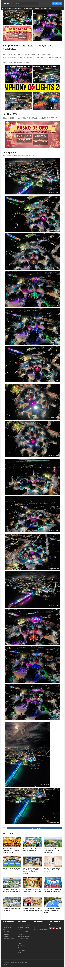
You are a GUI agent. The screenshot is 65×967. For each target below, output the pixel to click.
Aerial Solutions (36, 8)
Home (3, 8)
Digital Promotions (44, 8)
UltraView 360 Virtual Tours (17, 8)
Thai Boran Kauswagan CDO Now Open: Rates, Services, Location (11, 891)
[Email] (57, 928)
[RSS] (60, 928)
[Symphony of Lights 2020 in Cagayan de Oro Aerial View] (12, 842)
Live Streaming (8, 8)
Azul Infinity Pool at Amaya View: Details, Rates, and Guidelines (52, 910)
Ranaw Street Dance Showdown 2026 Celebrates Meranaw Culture (11, 850)
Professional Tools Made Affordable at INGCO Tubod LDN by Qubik (52, 850)
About (50, 8)
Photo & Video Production (27, 8)
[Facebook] (50, 928)
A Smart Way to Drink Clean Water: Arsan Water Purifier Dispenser (52, 869)
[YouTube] (53, 928)
